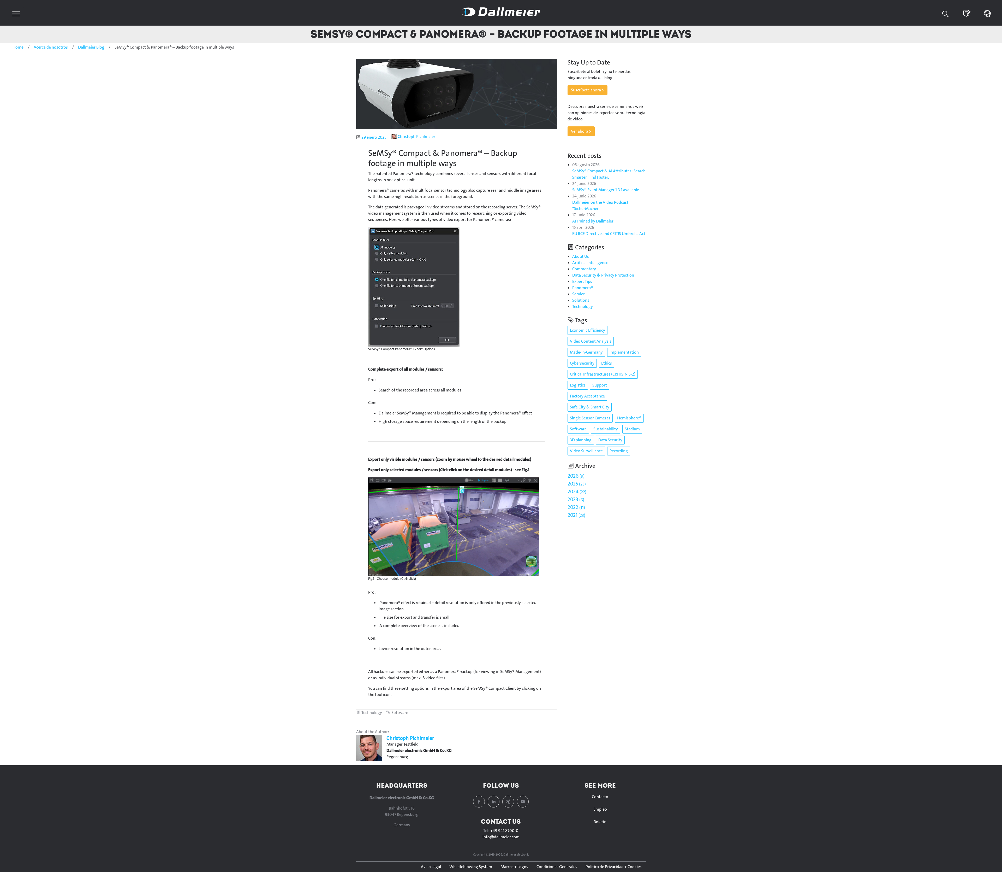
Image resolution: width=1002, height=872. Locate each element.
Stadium (632, 429)
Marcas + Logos (514, 866)
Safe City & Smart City (589, 407)
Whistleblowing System (470, 866)
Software (399, 712)
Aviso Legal (431, 866)
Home (18, 47)
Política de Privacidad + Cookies (614, 866)
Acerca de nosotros (51, 47)
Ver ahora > (581, 131)
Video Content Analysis (590, 341)
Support (599, 385)
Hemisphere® (629, 418)
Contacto (600, 796)
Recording (619, 451)
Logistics (578, 385)
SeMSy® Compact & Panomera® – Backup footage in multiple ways (501, 33)
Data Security (610, 440)
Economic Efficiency (587, 330)
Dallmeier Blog (91, 47)
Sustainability (605, 429)
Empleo (600, 809)
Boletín (600, 821)
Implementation (624, 352)
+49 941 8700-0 (504, 830)
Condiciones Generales (556, 866)
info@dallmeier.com (501, 837)
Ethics (606, 363)
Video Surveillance (586, 451)
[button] (987, 13)
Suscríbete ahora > (587, 90)
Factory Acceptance (587, 396)
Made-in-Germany (586, 352)
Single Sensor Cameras (590, 418)
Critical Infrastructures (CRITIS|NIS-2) (602, 374)
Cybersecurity (582, 363)
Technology (371, 712)
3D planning (581, 440)
